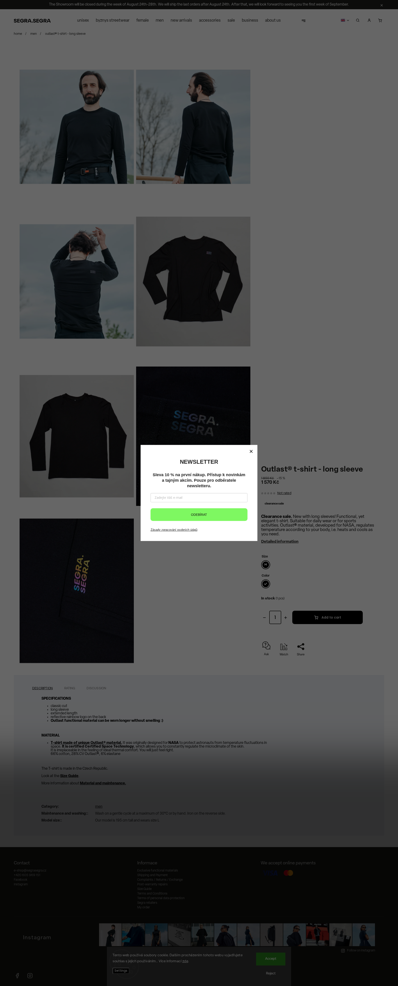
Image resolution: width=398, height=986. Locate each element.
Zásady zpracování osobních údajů (174, 529)
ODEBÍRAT (199, 514)
